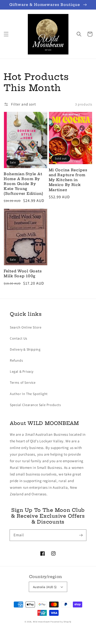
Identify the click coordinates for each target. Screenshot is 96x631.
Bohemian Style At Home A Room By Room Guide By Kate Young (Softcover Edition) (23, 184)
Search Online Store (25, 327)
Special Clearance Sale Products (35, 405)
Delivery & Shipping (25, 349)
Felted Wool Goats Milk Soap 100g (23, 273)
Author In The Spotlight (29, 394)
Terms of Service (23, 382)
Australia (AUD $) (45, 587)
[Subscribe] (80, 535)
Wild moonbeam (41, 621)
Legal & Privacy (21, 371)
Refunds (16, 360)
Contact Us (18, 338)
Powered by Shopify (60, 621)
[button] (6, 34)
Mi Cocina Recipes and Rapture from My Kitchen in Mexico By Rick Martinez (68, 180)
